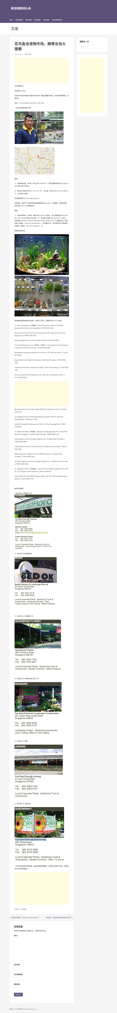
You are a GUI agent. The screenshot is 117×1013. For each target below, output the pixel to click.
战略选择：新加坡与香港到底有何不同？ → (60, 918)
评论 (16, 936)
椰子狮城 (29, 20)
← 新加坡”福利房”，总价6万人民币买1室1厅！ (25, 918)
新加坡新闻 (19, 20)
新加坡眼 (46, 20)
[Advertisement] (42, 70)
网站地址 (17, 984)
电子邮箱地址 (18, 974)
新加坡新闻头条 (21, 8)
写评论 (29, 54)
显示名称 (17, 965)
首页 (11, 20)
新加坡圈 (37, 20)
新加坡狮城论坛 (57, 20)
